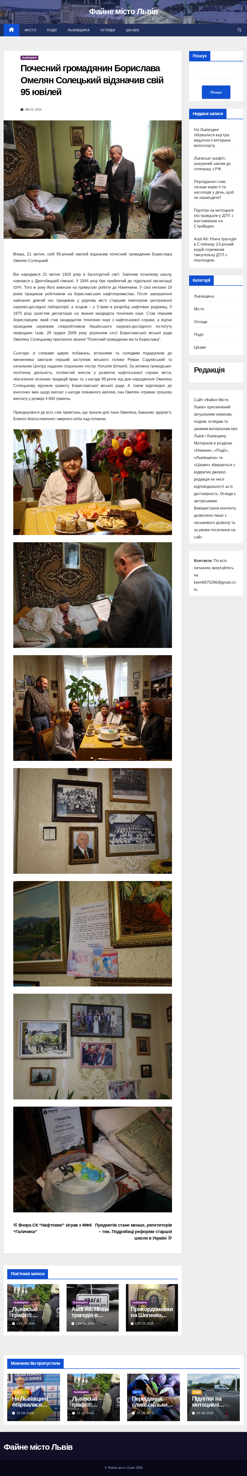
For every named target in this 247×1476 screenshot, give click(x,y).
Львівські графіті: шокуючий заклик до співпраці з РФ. (212, 163)
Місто (30, 30)
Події (52, 30)
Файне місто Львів (123, 11)
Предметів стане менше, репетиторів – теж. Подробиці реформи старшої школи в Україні (133, 1231)
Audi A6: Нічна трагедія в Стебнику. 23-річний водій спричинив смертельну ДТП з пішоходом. (215, 249)
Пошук (200, 55)
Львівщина (79, 30)
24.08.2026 (205, 1413)
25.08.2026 (25, 1413)
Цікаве (132, 30)
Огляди (107, 30)
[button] (239, 30)
